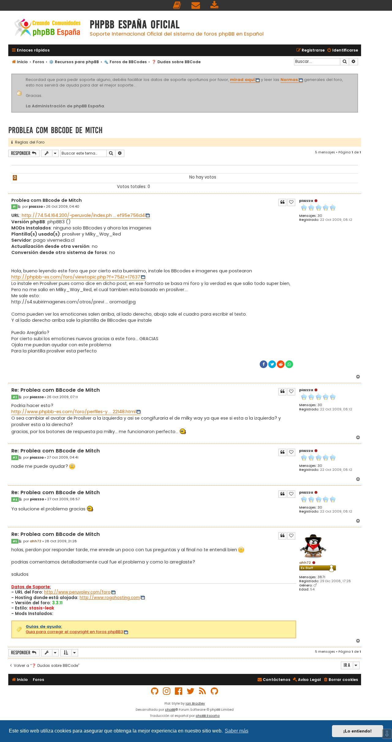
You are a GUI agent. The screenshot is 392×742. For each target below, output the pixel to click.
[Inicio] (47, 28)
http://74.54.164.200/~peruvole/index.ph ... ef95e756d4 (83, 215)
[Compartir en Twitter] (272, 364)
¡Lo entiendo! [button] (357, 731)
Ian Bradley (195, 703)
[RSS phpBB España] (202, 691)
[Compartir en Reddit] (281, 364)
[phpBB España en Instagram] (166, 691)
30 (320, 216)
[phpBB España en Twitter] (190, 691)
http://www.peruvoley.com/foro (77, 592)
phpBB (170, 709)
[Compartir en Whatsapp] (289, 364)
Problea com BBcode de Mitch (55, 130)
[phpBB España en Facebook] (178, 691)
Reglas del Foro (28, 142)
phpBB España (208, 715)
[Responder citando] (282, 202)
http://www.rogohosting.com (110, 597)
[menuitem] (177, 5)
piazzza (306, 200)
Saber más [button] (236, 730)
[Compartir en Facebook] (263, 364)
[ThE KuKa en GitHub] (214, 691)
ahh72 (305, 562)
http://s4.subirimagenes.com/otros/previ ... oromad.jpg (73, 302)
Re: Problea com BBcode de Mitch (55, 390)
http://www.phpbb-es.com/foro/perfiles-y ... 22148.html (73, 412)
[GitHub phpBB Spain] (154, 691)
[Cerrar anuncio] (357, 75)
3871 (321, 577)
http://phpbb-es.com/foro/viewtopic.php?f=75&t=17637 (75, 277)
